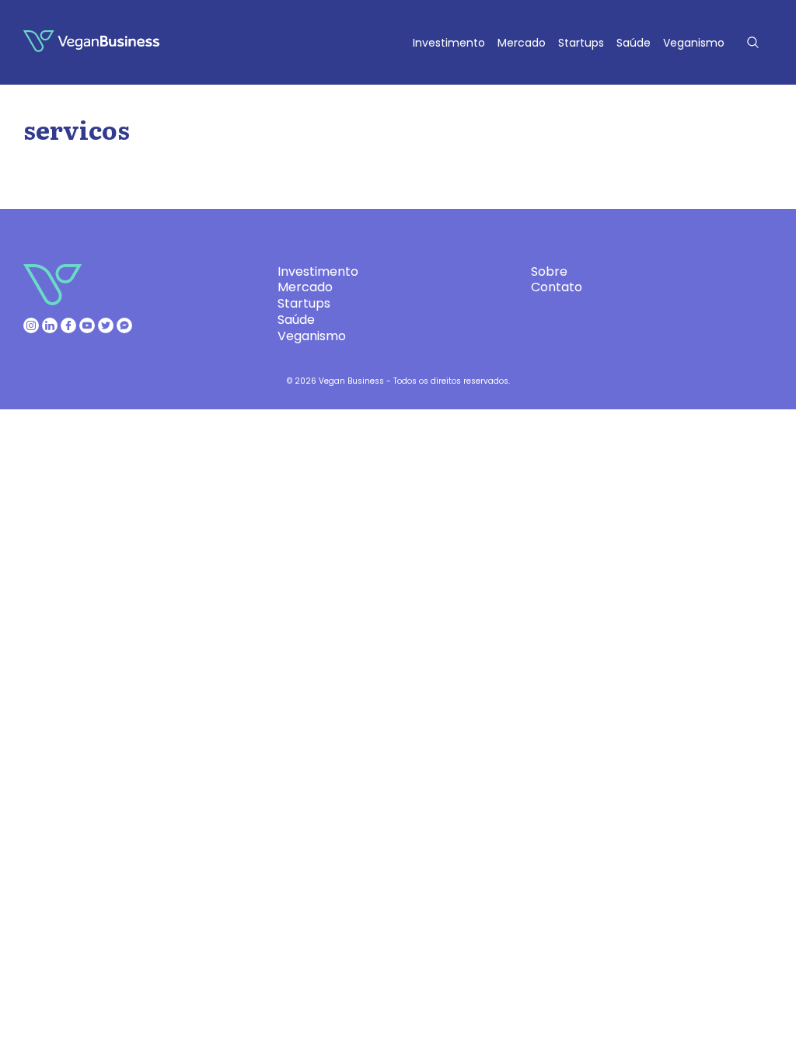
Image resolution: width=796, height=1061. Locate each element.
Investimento (449, 42)
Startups (581, 42)
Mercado (522, 42)
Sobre (549, 271)
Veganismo (693, 42)
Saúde (633, 42)
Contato (556, 287)
